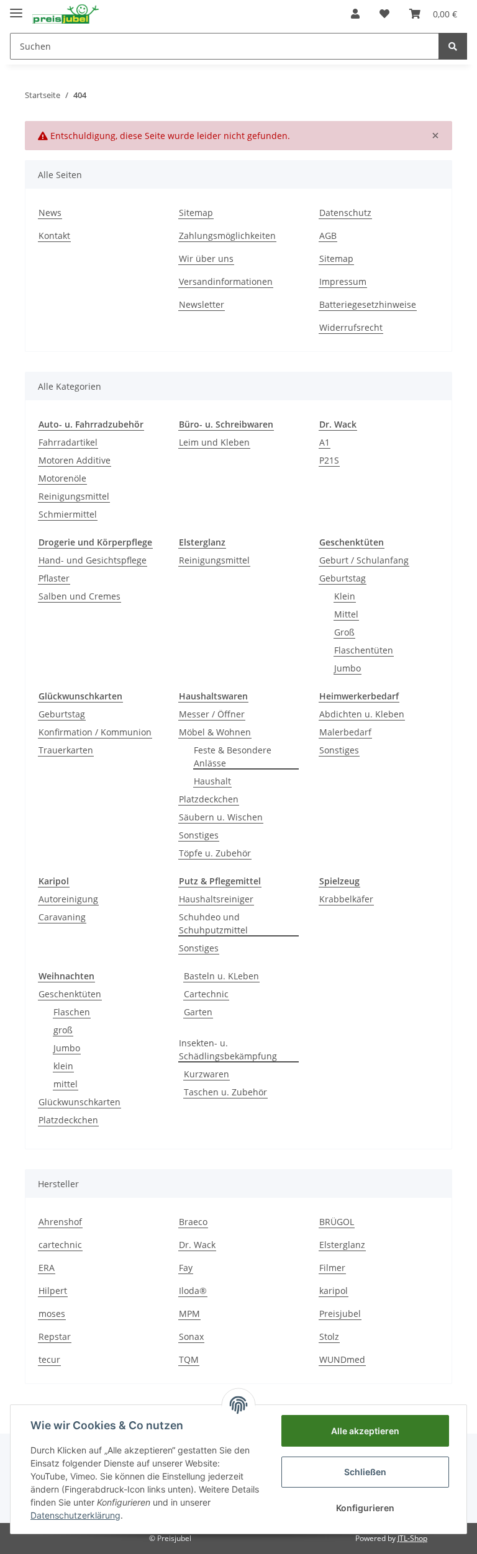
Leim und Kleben (214, 442)
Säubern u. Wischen (221, 817)
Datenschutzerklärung (75, 1515)
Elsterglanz (342, 1245)
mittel (65, 1084)
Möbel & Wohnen (215, 732)
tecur (49, 1359)
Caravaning (62, 917)
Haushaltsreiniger (216, 899)
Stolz (329, 1336)
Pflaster (54, 578)
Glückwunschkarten (79, 1102)
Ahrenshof (60, 1222)
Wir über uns (206, 258)
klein (63, 1066)
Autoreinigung (68, 899)
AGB (328, 235)
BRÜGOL (336, 1222)
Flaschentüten (363, 650)
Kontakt (54, 235)
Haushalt (212, 781)
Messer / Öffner (212, 714)
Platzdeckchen (208, 799)
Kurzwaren (206, 1074)
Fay (186, 1267)
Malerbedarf (345, 732)
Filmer (332, 1267)
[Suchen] (452, 46)
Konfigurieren (365, 1507)
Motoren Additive (75, 460)
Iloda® (193, 1290)
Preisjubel (340, 1313)
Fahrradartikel (68, 442)
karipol (333, 1290)
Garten (198, 1012)
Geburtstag (342, 578)
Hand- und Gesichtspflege (93, 560)
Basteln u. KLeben (221, 976)
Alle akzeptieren (365, 1431)
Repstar (55, 1336)
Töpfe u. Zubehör (215, 853)
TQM (189, 1359)
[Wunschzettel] (384, 13)
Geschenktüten (70, 994)
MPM (189, 1313)
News (50, 212)
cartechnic (60, 1245)
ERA (47, 1267)
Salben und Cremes (79, 596)
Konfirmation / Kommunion (95, 732)
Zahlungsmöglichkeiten (227, 235)
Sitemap (196, 212)
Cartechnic (206, 994)
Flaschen (71, 1012)
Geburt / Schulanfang (364, 560)
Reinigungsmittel (74, 496)
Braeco (193, 1222)
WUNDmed (342, 1359)
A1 (324, 442)
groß (63, 1030)
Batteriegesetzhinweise (367, 304)
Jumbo (347, 668)
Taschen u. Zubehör (225, 1092)
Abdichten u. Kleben (361, 714)
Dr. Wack (197, 1245)
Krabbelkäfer (346, 899)
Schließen (365, 1471)
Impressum (342, 281)
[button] (355, 13)
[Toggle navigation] (16, 8)
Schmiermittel (68, 514)
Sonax (191, 1336)
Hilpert (53, 1290)
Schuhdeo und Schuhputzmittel (213, 923)
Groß (344, 632)
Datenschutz (345, 212)
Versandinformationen (226, 281)
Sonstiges (199, 835)
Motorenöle (62, 478)
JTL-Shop (412, 1538)
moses (52, 1313)
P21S (329, 460)
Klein (344, 596)
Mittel (346, 614)
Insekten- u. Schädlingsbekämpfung (228, 1049)
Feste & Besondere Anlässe (232, 756)
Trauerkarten (66, 750)
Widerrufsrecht (351, 327)
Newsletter (201, 304)
